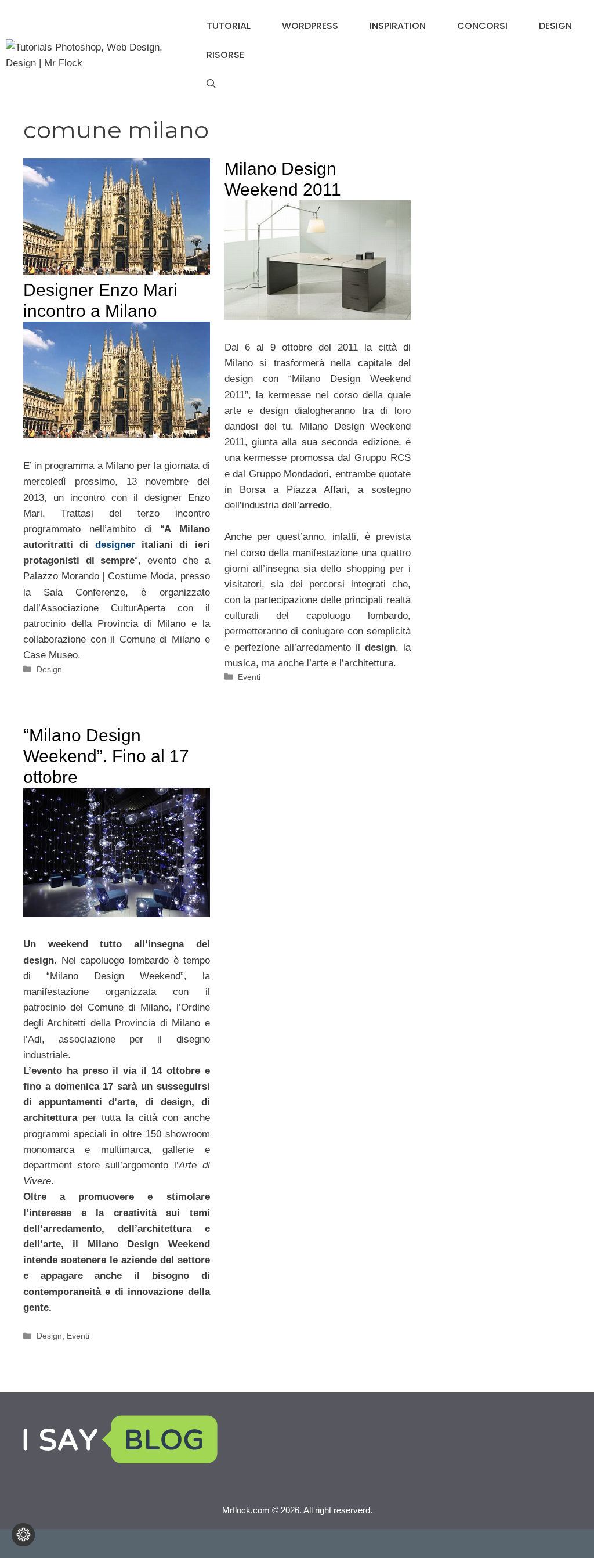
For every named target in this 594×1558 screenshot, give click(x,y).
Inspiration (398, 26)
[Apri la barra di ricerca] (211, 84)
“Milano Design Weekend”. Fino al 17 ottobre (106, 756)
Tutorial (229, 26)
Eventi (249, 676)
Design (555, 26)
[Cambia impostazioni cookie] (23, 1534)
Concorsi (482, 26)
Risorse (225, 55)
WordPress (310, 26)
